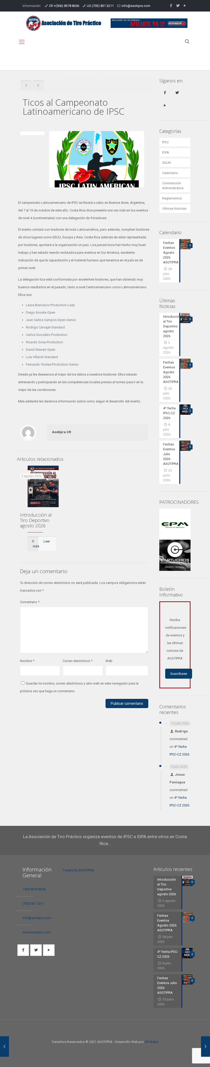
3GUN (166, 163)
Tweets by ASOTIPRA (78, 870)
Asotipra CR (61, 432)
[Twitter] (178, 5)
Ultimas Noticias (174, 208)
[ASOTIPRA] (63, 23)
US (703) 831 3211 (100, 6)
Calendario (170, 173)
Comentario (29, 602)
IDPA (165, 152)
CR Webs (151, 1042)
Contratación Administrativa (172, 185)
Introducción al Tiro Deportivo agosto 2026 (36, 520)
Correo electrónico (77, 661)
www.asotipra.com (36, 932)
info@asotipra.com (136, 6)
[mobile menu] (21, 42)
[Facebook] (171, 5)
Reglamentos (172, 198)
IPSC (165, 142)
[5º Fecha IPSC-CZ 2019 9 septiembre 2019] (205, 1046)
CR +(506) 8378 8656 (64, 6)
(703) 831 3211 (33, 903)
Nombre (27, 661)
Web (109, 661)
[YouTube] (184, 5)
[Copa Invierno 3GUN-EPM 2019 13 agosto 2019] (4, 1046)
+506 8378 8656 (34, 889)
